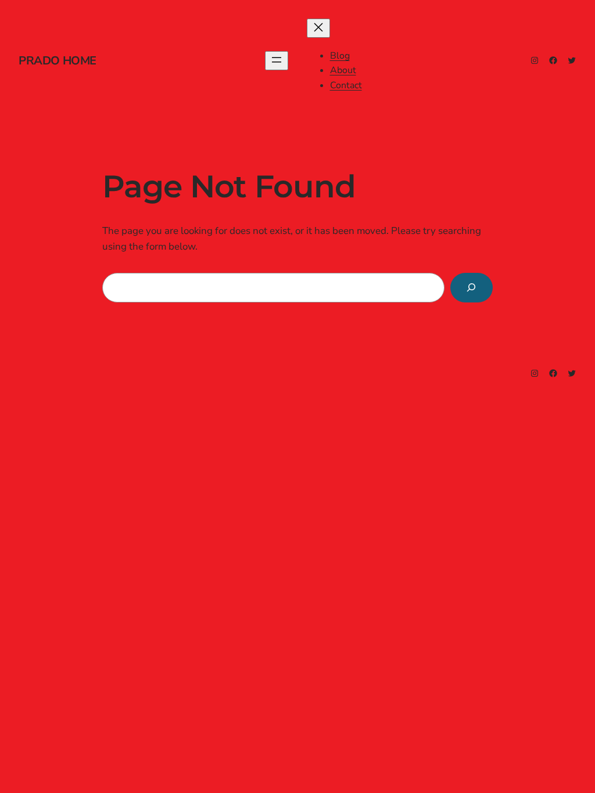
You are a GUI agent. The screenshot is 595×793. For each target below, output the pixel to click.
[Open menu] (276, 60)
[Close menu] (318, 28)
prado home (57, 61)
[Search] (471, 287)
